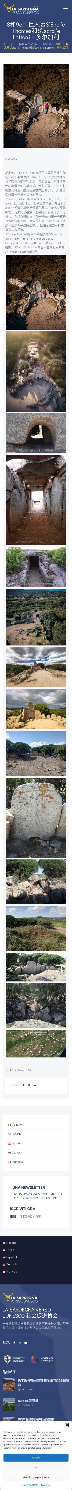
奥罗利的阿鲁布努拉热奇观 (36, 1420)
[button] (67, 1425)
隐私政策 (45, 1485)
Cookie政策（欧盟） (29, 1485)
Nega (36, 1467)
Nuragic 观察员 (28, 1401)
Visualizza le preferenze (36, 1477)
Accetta (36, 1457)
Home (10, 44)
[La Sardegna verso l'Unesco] (21, 9)
